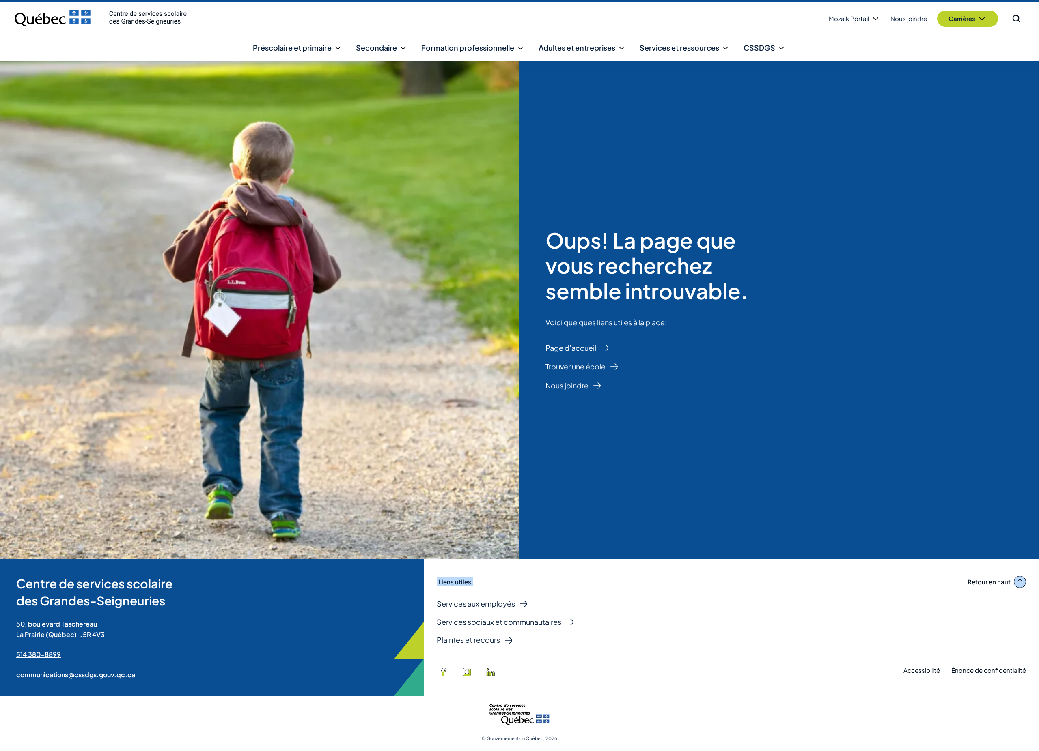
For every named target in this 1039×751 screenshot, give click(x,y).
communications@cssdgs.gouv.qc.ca (75, 674)
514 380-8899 (38, 654)
